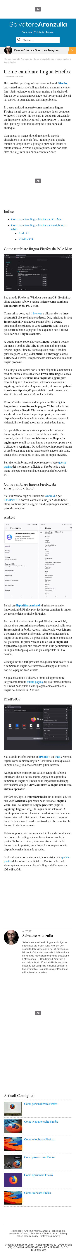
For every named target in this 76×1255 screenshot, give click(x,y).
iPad (57, 756)
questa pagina (35, 682)
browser (37, 313)
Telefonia (39, 32)
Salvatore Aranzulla (14, 76)
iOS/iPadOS (26, 239)
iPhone (43, 756)
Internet (50, 32)
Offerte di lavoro (50, 1233)
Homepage (17, 1231)
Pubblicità (36, 1233)
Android (23, 233)
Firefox (62, 83)
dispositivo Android (27, 605)
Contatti (25, 1233)
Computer (27, 32)
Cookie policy (31, 1236)
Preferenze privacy (49, 1236)
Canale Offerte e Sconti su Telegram (36, 50)
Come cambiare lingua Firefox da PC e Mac (36, 219)
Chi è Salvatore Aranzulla (37, 1231)
